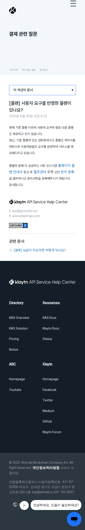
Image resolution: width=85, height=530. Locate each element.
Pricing (14, 339)
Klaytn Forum (52, 432)
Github (47, 421)
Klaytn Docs (51, 328)
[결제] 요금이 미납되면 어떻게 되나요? (40, 250)
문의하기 (44, 69)
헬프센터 (40, 172)
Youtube (15, 390)
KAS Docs (49, 318)
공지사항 (14, 69)
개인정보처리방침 (46, 468)
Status (47, 339)
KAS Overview (19, 318)
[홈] (12, 10)
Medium (48, 411)
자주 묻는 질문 (29, 69)
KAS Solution (18, 328)
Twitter (48, 400)
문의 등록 (67, 172)
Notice (13, 349)
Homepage (17, 379)
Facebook (49, 390)
